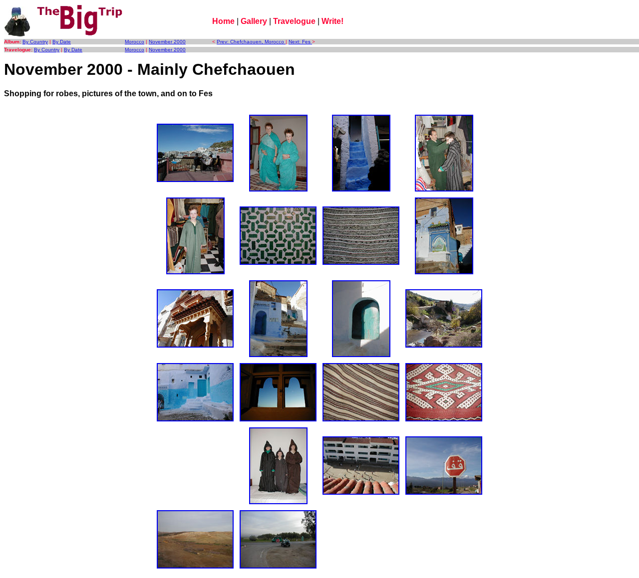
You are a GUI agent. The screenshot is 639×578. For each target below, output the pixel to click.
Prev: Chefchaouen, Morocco (251, 41)
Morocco (134, 41)
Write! (332, 21)
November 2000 (167, 41)
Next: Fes (300, 41)
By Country (35, 41)
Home (223, 21)
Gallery (254, 21)
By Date (61, 41)
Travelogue (294, 21)
